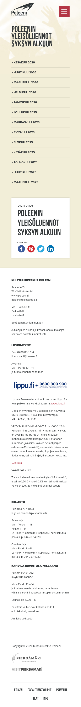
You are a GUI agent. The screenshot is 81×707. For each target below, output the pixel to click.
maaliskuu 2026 (26, 82)
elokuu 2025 (23, 142)
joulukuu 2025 (25, 112)
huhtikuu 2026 (25, 72)
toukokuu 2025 (26, 162)
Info (45, 698)
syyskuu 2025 (24, 132)
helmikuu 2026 (25, 92)
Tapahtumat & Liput (39, 690)
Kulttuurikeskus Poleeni (22, 27)
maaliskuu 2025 (26, 182)
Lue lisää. (16, 463)
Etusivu (18, 690)
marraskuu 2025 (27, 122)
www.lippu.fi (58, 403)
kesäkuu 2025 (24, 152)
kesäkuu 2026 (24, 62)
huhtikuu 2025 (25, 172)
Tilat (35, 698)
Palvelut (61, 690)
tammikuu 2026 (25, 102)
